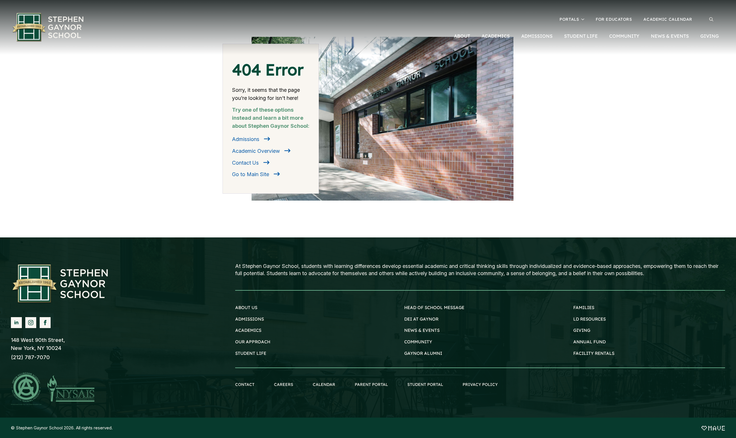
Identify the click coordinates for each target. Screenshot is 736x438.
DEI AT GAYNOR (421, 319)
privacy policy (480, 384)
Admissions (537, 36)
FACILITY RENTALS (593, 353)
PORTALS (569, 19)
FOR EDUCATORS (614, 19)
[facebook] (45, 322)
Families (583, 307)
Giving (709, 36)
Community (624, 36)
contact (244, 384)
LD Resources (589, 319)
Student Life (581, 36)
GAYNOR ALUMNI (423, 353)
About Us (246, 307)
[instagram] (30, 322)
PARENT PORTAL (371, 384)
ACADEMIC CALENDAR (667, 19)
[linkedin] (16, 322)
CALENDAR (324, 384)
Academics (496, 36)
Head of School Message (434, 307)
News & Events (670, 36)
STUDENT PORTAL (425, 384)
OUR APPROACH (252, 341)
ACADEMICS (248, 330)
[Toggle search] (711, 19)
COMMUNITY (418, 341)
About (462, 36)
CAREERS (283, 384)
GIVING (581, 330)
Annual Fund (589, 341)
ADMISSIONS (249, 319)
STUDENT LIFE (250, 353)
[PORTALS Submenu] (584, 19)
